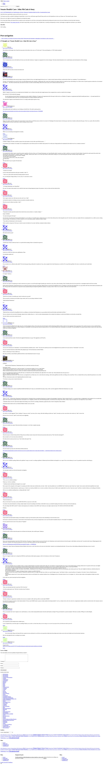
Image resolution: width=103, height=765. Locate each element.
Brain (4, 685)
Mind (4, 707)
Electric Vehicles (6, 693)
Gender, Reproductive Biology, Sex (9, 698)
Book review (21, 734)
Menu (2, 1)
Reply (4, 52)
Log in (4, 742)
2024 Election (5, 676)
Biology (4, 682)
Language (5, 704)
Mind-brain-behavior (7, 708)
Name (1, 663)
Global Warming (16, 736)
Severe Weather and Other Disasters (9, 719)
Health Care (10, 12)
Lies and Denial (47, 736)
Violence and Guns (6, 726)
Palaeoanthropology (6, 711)
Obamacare (26, 12)
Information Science (6, 702)
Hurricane (35, 736)
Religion (81, 736)
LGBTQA (5, 705)
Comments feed (6, 744)
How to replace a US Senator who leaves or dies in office (11, 38)
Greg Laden (47, 12)
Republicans (85, 736)
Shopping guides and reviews (8, 720)
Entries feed (5, 743)
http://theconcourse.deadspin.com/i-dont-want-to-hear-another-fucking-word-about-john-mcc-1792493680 (23, 111)
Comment (2, 661)
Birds (4, 683)
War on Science (6, 727)
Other (4, 710)
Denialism (72, 734)
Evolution (2, 736)
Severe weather (97, 736)
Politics (7, 12)
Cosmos (55, 734)
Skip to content (6, 1)
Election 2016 (89, 734)
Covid (4, 690)
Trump (7, 737)
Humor (4, 700)
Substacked (5, 721)
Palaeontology (5, 712)
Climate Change (6, 687)
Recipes (4, 717)
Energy (4, 694)
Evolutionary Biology (7, 696)
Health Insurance (16, 12)
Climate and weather (29, 734)
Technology (5, 722)
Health (33, 736)
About (4, 4)
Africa (1, 734)
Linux (51, 736)
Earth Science (76, 734)
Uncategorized (42, 12)
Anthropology (5, 679)
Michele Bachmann (55, 736)
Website (1, 667)
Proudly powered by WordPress (6, 762)
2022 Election (5, 675)
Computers (5, 688)
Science (4, 718)
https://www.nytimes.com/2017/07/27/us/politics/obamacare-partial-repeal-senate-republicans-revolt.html (22, 646)
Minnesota (5, 709)
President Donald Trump (70, 736)
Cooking (4, 689)
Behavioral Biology (14, 734)
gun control (29, 736)
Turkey (4, 723)
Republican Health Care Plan (33, 12)
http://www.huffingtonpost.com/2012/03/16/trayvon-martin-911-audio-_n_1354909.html (19, 544)
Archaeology (5, 680)
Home (4, 3)
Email (1, 665)
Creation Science (66, 734)
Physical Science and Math (8, 713)
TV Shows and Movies (7, 724)
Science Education (91, 736)
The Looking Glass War (14, 22)
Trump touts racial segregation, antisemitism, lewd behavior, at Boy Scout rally (38, 38)
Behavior (4, 681)
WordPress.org (5, 745)
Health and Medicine (7, 699)
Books (4, 684)
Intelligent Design (41, 736)
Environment (5, 695)
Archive (2, 732)
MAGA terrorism (6, 706)
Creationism (59, 734)
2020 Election (5, 674)
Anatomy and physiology (7, 677)
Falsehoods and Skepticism (8, 697)
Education (5, 692)
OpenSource (60, 736)
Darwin (70, 748)
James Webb (5, 703)
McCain (21, 12)
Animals (4, 678)
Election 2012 (84, 734)
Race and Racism (6, 715)
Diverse (4, 691)
